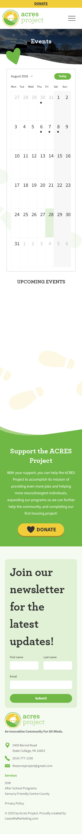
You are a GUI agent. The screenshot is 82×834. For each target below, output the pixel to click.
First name (16, 657)
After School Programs (21, 788)
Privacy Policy (14, 803)
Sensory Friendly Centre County (27, 793)
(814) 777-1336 (22, 758)
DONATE (41, 3)
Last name (50, 657)
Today (62, 76)
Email (13, 677)
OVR (8, 783)
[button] (15, 106)
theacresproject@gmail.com (32, 766)
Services (11, 775)
